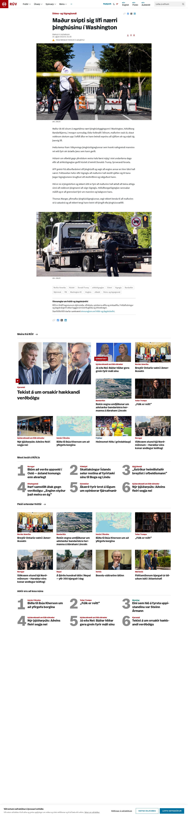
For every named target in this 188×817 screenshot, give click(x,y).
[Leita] (183, 4)
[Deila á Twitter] (131, 13)
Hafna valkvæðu (147, 811)
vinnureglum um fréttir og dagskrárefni (97, 311)
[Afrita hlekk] (124, 13)
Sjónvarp (50, 4)
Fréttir (25, 4)
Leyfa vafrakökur (171, 811)
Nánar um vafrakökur (92, 812)
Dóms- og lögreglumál (64, 14)
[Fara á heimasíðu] (10, 4)
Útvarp (37, 4)
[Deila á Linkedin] (135, 13)
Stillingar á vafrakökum (121, 811)
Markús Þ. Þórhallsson (61, 35)
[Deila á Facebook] (128, 13)
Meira (61, 4)
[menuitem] (30, 4)
